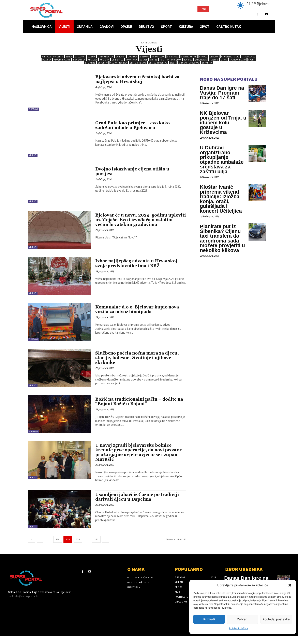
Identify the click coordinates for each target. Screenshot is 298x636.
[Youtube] (266, 14)
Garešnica (173, 56)
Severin (213, 59)
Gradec (203, 56)
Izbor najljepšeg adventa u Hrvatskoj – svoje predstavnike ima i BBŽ (138, 263)
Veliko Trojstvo (158, 62)
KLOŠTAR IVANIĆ (62, 59)
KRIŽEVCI (92, 59)
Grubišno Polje (230, 56)
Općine (153, 59)
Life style (117, 59)
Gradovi (214, 56)
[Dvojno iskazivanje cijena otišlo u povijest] (59, 184)
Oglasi (143, 59)
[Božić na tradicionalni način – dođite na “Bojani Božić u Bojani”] (59, 414)
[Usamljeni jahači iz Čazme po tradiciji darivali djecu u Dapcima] (59, 509)
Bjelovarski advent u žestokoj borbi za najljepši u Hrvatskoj (137, 79)
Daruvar (120, 56)
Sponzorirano (237, 59)
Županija (207, 62)
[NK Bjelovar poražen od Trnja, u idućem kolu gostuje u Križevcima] (257, 118)
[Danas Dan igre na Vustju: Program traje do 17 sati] (257, 93)
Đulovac (144, 56)
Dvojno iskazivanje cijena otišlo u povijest (132, 172)
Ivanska (46, 59)
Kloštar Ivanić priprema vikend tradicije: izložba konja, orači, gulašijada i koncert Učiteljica (221, 199)
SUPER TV (103, 62)
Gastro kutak (189, 56)
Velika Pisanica (118, 62)
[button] (290, 585)
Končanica (79, 59)
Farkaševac (158, 56)
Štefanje (90, 62)
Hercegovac (248, 56)
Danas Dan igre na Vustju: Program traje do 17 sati (222, 92)
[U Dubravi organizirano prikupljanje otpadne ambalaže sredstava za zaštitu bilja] (257, 153)
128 (57, 539)
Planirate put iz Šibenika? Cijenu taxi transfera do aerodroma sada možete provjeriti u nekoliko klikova (222, 238)
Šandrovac (201, 59)
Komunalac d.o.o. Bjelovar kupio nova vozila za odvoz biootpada (137, 310)
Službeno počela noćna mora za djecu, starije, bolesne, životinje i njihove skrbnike (137, 358)
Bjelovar (80, 56)
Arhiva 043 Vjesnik (52, 56)
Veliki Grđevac (138, 62)
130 (78, 539)
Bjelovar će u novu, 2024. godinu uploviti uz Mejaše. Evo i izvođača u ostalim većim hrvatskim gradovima (140, 220)
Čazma (91, 56)
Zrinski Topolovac (188, 62)
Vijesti (33, 155)
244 (96, 539)
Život (173, 62)
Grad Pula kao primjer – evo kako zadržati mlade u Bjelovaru (132, 125)
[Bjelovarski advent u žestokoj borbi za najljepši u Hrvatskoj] (59, 92)
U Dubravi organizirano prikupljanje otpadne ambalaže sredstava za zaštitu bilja (222, 159)
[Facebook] (257, 14)
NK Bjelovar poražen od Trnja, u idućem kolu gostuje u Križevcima (223, 122)
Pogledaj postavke (276, 619)
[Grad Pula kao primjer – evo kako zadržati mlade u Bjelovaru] (59, 138)
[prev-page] (31, 539)
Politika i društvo (170, 59)
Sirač (224, 59)
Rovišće (187, 59)
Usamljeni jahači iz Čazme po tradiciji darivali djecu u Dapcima (137, 497)
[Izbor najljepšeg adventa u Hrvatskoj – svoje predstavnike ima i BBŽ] (59, 276)
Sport (251, 59)
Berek (69, 56)
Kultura (104, 59)
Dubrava (132, 56)
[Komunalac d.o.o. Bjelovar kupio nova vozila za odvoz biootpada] (59, 322)
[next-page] (105, 539)
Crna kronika (105, 56)
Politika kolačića (238, 628)
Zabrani (242, 619)
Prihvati (209, 619)
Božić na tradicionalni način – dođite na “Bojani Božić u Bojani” (139, 402)
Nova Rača (131, 59)
